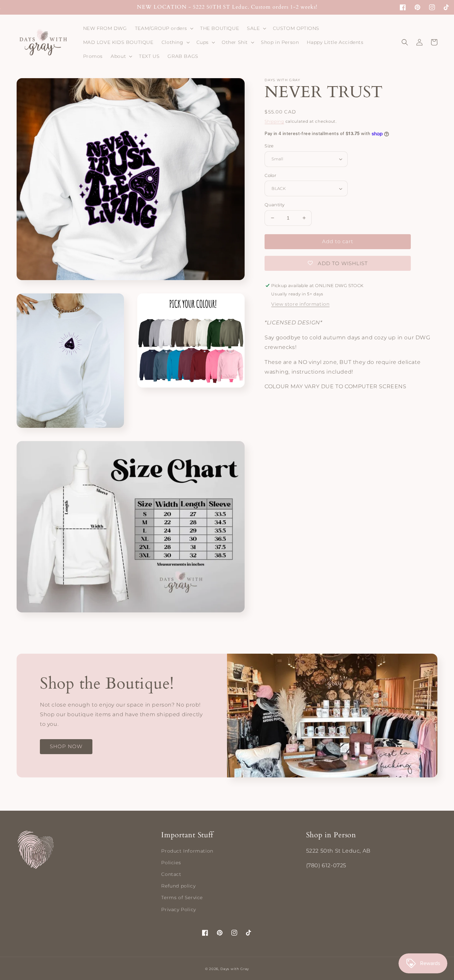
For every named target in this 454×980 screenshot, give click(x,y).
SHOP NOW (66, 746)
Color (270, 175)
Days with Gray (234, 969)
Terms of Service (182, 897)
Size (269, 145)
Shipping (274, 121)
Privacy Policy (178, 909)
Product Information (187, 851)
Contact (171, 874)
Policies (171, 863)
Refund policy (178, 886)
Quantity (274, 204)
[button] (163, 28)
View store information (300, 304)
